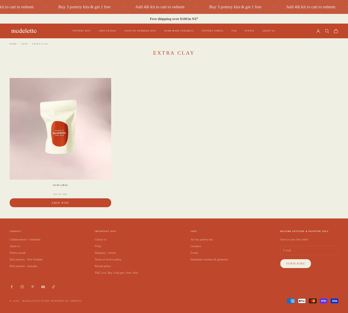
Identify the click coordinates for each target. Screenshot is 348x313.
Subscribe (295, 263)
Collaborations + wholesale (25, 239)
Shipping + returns (105, 252)
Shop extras (107, 31)
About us (268, 31)
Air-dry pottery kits (202, 239)
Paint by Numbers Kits (140, 31)
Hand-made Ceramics (179, 31)
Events (249, 31)
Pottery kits (82, 31)
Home (13, 44)
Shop (24, 44)
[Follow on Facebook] (12, 287)
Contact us (101, 239)
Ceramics (196, 246)
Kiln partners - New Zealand (26, 259)
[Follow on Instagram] (22, 287)
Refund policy (103, 266)
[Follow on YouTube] (43, 287)
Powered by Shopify (66, 301)
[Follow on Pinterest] (33, 287)
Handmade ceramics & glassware (209, 259)
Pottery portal (213, 31)
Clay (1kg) (60, 185)
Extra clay (40, 44)
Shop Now (60, 202)
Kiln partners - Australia (23, 266)
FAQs (98, 246)
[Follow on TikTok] (54, 287)
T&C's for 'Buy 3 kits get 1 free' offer (116, 272)
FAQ (234, 31)
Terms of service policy (108, 259)
